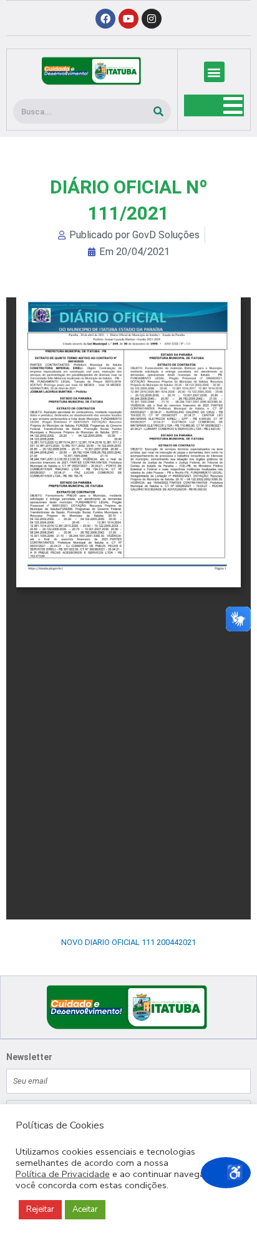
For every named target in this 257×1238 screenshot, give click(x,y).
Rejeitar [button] (40, 1209)
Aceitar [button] (85, 1209)
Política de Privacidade (63, 1174)
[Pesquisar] (158, 111)
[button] (214, 72)
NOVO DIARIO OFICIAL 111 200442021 (128, 942)
